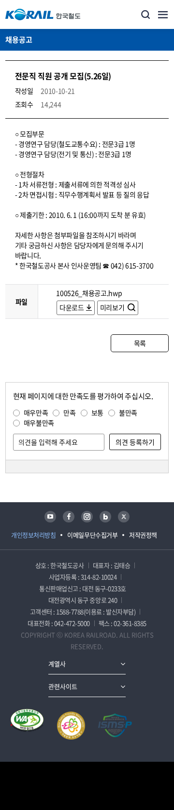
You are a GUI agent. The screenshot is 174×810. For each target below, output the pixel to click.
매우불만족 (39, 422)
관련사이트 (62, 686)
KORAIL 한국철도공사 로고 (43, 14)
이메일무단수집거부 (92, 534)
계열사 (57, 663)
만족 (69, 412)
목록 (140, 343)
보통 (97, 412)
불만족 (128, 412)
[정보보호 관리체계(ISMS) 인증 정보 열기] (115, 725)
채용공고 (18, 39)
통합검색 (145, 14)
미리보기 (113, 307)
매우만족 (36, 412)
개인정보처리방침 (33, 534)
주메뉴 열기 (163, 14)
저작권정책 (143, 534)
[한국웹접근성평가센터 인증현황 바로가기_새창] (27, 725)
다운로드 (71, 307)
